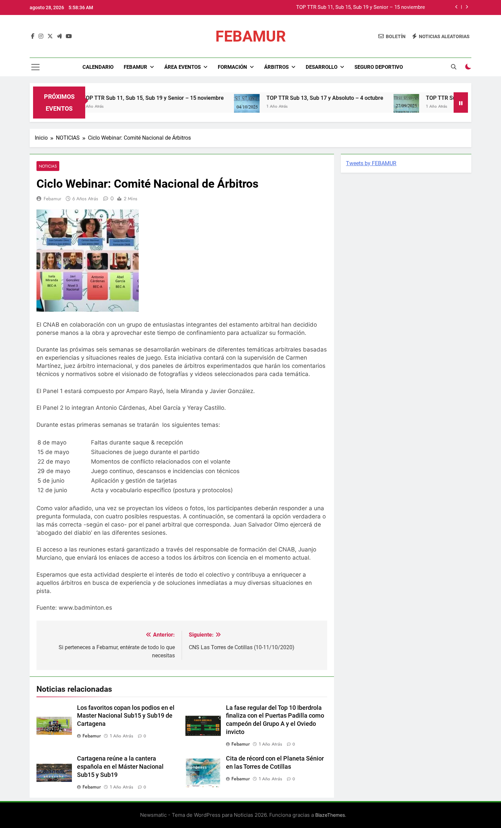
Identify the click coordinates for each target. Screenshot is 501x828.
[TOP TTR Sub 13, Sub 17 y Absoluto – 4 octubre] (227, 107)
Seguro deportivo (378, 67)
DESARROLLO (321, 67)
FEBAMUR (250, 36)
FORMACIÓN (232, 67)
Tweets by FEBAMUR (371, 163)
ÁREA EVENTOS (182, 67)
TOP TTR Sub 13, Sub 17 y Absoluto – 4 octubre (305, 98)
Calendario (97, 67)
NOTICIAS (48, 166)
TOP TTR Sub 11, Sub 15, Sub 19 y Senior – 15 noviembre (360, 7)
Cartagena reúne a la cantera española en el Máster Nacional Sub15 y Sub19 (120, 766)
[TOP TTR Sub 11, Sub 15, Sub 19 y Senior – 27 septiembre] (387, 107)
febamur (52, 198)
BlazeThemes (330, 815)
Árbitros (276, 67)
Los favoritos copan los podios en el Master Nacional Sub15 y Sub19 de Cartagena (125, 716)
